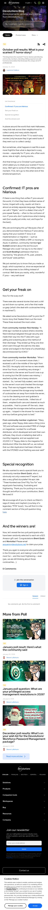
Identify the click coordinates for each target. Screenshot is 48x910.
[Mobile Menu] (5, 3)
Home (7, 35)
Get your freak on (11, 111)
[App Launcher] (43, 3)
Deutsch (24, 774)
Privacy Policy (9, 857)
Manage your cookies (15, 906)
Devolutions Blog (13, 11)
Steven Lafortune (12, 658)
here (4, 512)
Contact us (24, 870)
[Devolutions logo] (24, 769)
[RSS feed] (38, 44)
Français (14, 774)
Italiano (42, 774)
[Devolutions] (14, 3)
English (5, 774)
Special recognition (12, 115)
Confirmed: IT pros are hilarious (16, 106)
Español (33, 774)
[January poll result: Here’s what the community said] (24, 629)
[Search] (35, 3)
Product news (21, 35)
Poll (4, 44)
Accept (35, 906)
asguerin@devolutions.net (14, 544)
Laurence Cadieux (12, 70)
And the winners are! (12, 119)
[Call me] (39, 3)
